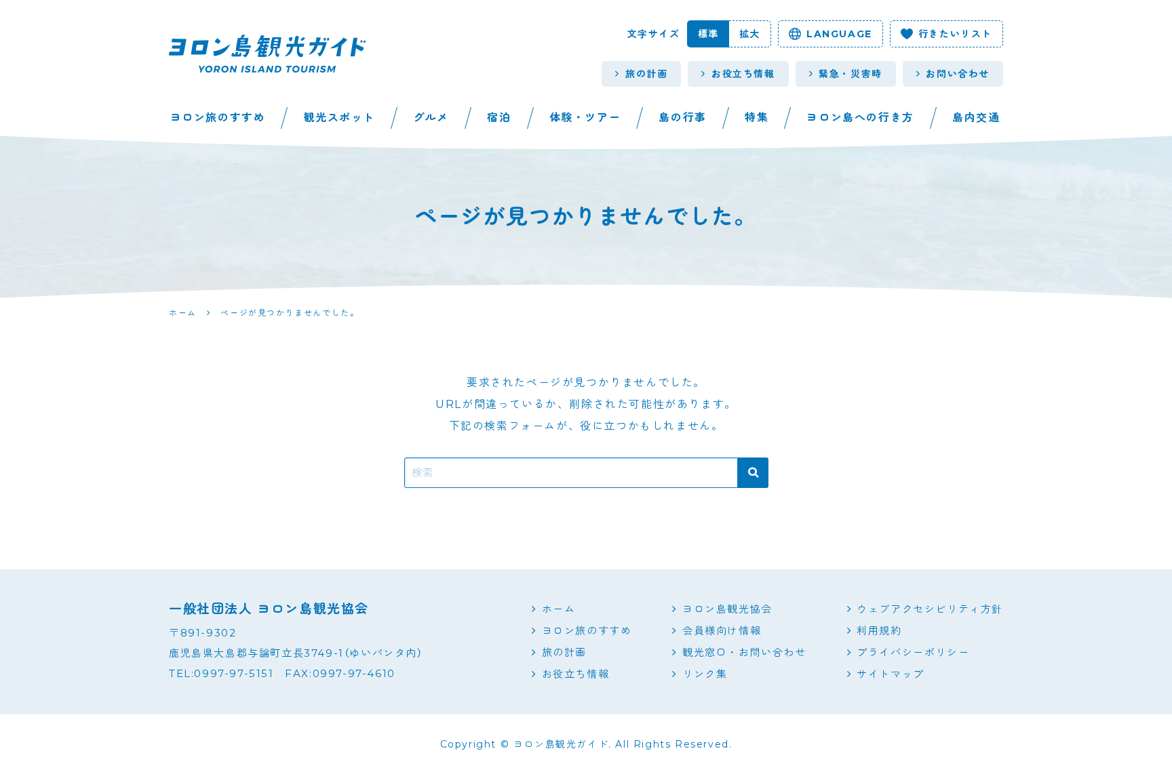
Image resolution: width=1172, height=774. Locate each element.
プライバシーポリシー (913, 652)
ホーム (559, 609)
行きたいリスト (955, 34)
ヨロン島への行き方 (860, 117)
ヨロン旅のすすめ (218, 117)
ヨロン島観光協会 (727, 609)
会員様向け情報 (721, 630)
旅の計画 (646, 74)
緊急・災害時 (850, 74)
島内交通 (976, 117)
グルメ (431, 117)
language (839, 34)
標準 (708, 34)
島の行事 (682, 117)
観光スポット (340, 117)
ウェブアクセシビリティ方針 (930, 609)
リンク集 (704, 674)
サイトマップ (890, 674)
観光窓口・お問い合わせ (744, 652)
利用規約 (879, 630)
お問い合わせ (958, 74)
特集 (756, 117)
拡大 (749, 34)
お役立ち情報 (743, 74)
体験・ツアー (585, 117)
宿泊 (499, 117)
